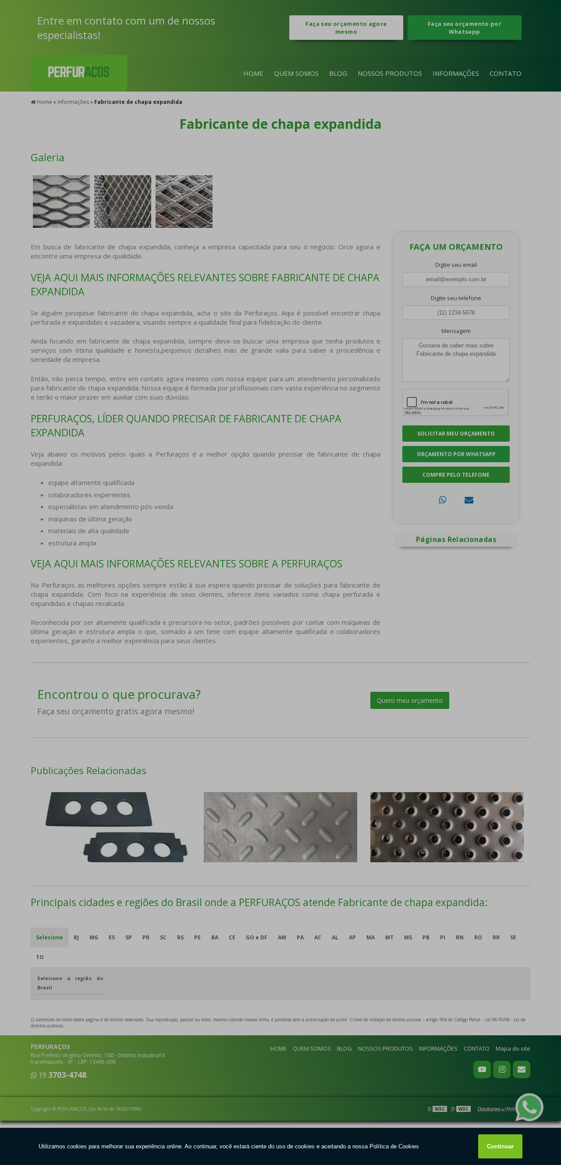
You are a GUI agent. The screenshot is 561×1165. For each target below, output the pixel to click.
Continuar (500, 1146)
